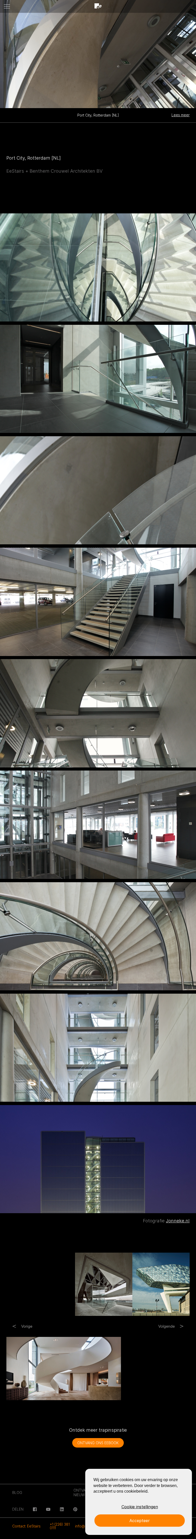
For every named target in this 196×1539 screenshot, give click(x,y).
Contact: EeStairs (26, 1526)
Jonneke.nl (178, 1220)
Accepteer (139, 1520)
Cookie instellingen (139, 1506)
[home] (98, 6)
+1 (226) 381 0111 (60, 1526)
